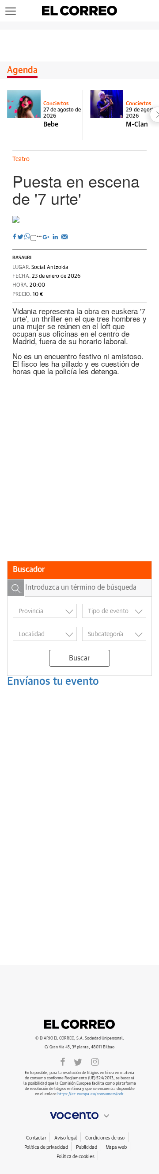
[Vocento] (79, 1115)
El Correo (79, 1024)
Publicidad (86, 1147)
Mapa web (116, 1147)
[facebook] (63, 1061)
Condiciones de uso (105, 1138)
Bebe (50, 124)
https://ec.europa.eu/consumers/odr (90, 1094)
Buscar (79, 658)
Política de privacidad (46, 1147)
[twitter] (78, 1061)
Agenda (22, 70)
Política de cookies (76, 1156)
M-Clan (137, 124)
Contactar (36, 1138)
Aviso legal (65, 1138)
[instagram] (95, 1061)
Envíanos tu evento (53, 681)
